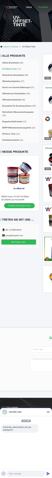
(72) (11, 69)
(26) (16, 93)
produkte (14, 46)
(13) (11, 134)
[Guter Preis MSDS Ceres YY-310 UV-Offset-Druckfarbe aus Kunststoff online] (19, 174)
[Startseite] (11, 7)
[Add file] (4, 473)
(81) (19, 106)
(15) (18, 113)
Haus (29, 7)
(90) (15, 75)
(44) (13, 100)
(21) (18, 128)
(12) (14, 121)
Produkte (43, 7)
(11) (12, 140)
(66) (12, 63)
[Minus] (48, 412)
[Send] (48, 473)
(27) (13, 81)
